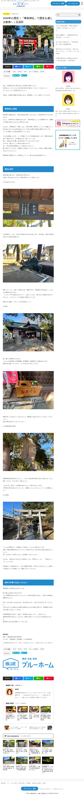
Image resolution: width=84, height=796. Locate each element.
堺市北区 (20, 71)
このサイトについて (58, 789)
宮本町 (25, 71)
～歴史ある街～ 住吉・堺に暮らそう (38, 793)
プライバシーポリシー (45, 789)
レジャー (25, 75)
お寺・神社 (6, 13)
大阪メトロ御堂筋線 (33, 71)
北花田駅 (42, 71)
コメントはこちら (73, 3)
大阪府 (14, 71)
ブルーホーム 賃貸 (58, 3)
